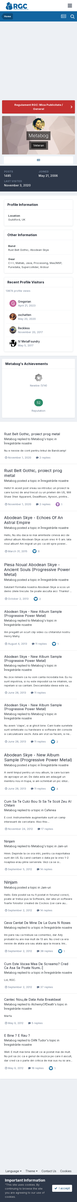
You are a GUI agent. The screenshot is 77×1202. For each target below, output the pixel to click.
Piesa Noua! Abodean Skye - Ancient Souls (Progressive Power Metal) (37, 569)
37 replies (46, 987)
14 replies (45, 869)
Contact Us (48, 1171)
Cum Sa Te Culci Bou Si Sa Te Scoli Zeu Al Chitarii (37, 803)
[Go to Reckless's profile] (12, 330)
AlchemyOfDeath (42, 1004)
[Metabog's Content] (38, 160)
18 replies (37, 1068)
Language (13, 1171)
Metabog (10, 439)
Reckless (24, 328)
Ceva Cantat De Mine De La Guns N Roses (37, 923)
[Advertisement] (38, 62)
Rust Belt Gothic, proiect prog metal (32, 434)
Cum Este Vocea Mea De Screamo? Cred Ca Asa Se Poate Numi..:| (36, 966)
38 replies (46, 951)
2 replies (45, 457)
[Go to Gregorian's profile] (12, 303)
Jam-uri (62, 846)
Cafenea (50, 810)
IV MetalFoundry (29, 341)
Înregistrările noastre (18, 443)
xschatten (24, 315)
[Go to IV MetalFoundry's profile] (12, 343)
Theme (30, 1171)
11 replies (40, 643)
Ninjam (9, 841)
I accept (63, 1188)
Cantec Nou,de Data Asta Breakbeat (32, 999)
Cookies (65, 1171)
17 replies (46, 828)
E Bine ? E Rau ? (17, 1035)
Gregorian (24, 301)
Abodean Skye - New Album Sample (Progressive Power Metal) (33, 613)
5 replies (37, 1023)
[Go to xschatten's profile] (12, 316)
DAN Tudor (38, 1040)
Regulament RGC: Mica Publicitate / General (38, 106)
